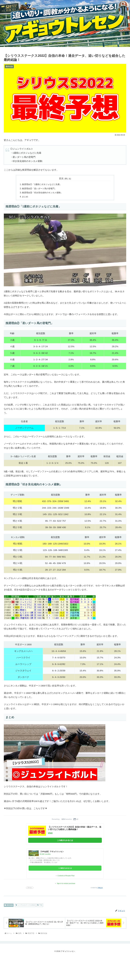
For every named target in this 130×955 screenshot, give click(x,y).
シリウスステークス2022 (26, 905)
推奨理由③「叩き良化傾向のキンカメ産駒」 (42, 192)
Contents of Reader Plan (66, 875)
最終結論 (10, 905)
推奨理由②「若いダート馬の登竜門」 (39, 188)
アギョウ (100, 887)
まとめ (25, 196)
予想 (40, 905)
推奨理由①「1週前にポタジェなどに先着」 (42, 184)
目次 (61, 178)
